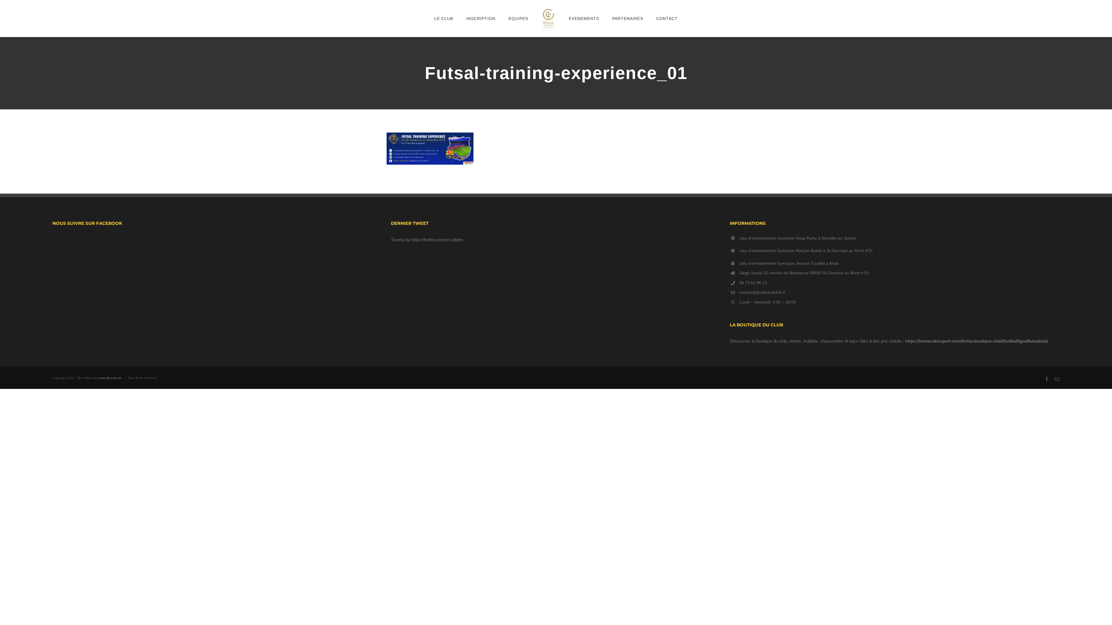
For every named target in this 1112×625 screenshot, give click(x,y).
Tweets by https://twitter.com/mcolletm (427, 239)
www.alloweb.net (110, 378)
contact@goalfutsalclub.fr (762, 292)
